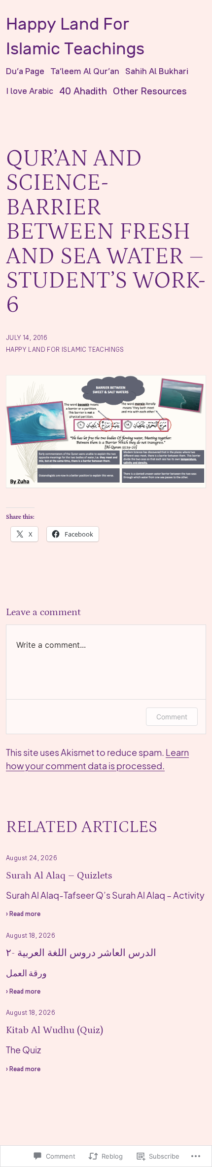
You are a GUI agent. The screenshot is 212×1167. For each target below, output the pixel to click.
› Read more (23, 915)
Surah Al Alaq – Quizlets (59, 875)
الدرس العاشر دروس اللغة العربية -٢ (81, 953)
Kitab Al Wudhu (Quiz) (54, 1030)
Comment (171, 716)
